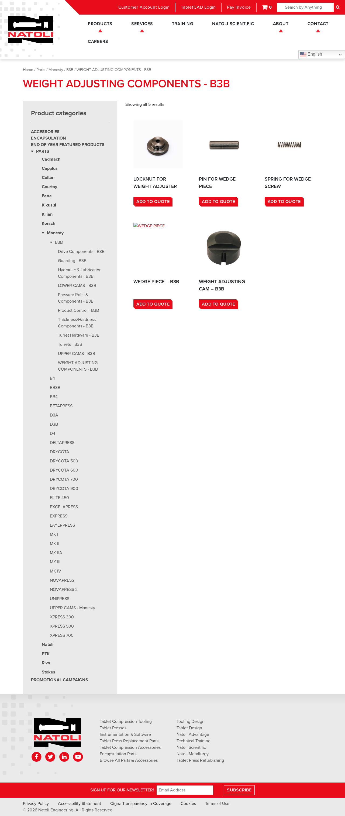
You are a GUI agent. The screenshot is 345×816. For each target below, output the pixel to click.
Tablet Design (189, 728)
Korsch (48, 223)
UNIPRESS (59, 598)
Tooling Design (191, 721)
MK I (54, 534)
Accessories (45, 131)
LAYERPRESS (62, 525)
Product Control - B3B (78, 310)
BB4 (54, 396)
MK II (54, 543)
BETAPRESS (61, 406)
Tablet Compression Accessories (130, 747)
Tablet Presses (113, 728)
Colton (48, 177)
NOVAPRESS (62, 580)
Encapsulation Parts (118, 754)
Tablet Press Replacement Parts (129, 741)
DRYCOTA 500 (64, 461)
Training (182, 23)
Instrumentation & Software (125, 734)
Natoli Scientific (233, 23)
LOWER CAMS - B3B (77, 285)
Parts (40, 69)
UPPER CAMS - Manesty (72, 608)
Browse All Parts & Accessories (129, 760)
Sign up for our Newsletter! (122, 790)
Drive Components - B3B (81, 251)
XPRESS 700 (62, 635)
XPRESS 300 (62, 617)
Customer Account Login (144, 7)
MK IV (55, 571)
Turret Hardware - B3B (78, 335)
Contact (318, 23)
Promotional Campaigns (59, 680)
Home (28, 69)
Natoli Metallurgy (193, 754)
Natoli (47, 644)
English (314, 54)
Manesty (56, 69)
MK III (55, 562)
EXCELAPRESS (64, 507)
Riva (46, 663)
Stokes (48, 672)
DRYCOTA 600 (64, 470)
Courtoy (49, 186)
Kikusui (49, 205)
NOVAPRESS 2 (64, 589)
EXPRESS (58, 516)
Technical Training (194, 741)
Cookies (188, 803)
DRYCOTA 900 (64, 488)
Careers (98, 41)
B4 (52, 378)
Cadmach (51, 159)
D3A (54, 415)
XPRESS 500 (62, 626)
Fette (47, 196)
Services (142, 23)
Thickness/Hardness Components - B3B (77, 323)
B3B (69, 69)
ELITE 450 (59, 497)
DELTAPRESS (62, 442)
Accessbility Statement (79, 803)
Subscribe (239, 790)
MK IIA (56, 553)
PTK (46, 653)
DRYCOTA (59, 452)
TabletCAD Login (198, 7)
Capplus (50, 168)
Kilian (47, 214)
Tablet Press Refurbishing (200, 760)
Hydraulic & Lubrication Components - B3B (80, 273)
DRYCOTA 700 (64, 479)
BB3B (55, 387)
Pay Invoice (239, 7)
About (281, 23)
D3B (54, 424)
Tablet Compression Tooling (126, 721)
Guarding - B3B (72, 260)
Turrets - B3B (70, 344)
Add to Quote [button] (153, 201)
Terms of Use (217, 803)
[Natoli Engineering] (57, 734)
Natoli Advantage (193, 734)
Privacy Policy (36, 803)
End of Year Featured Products (68, 144)
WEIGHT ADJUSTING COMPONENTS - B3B (78, 366)
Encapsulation (48, 138)
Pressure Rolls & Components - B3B (76, 298)
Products (100, 23)
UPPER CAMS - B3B (76, 353)
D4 (52, 433)
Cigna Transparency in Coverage (140, 803)
